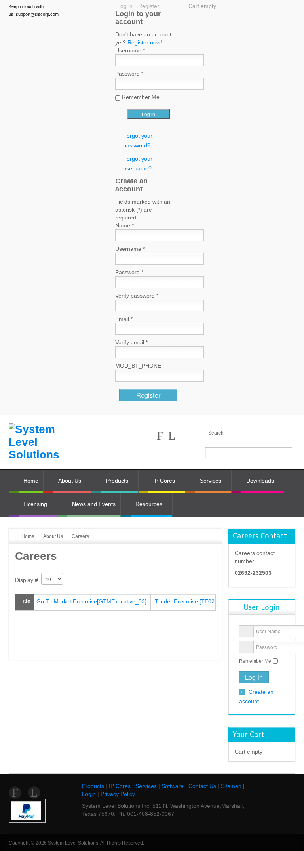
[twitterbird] (171, 435)
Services (146, 786)
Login (89, 794)
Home (27, 536)
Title (24, 601)
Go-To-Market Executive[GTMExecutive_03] (91, 601)
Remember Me (255, 661)
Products (93, 786)
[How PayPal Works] (26, 810)
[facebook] (160, 435)
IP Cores (120, 786)
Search (216, 433)
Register (148, 6)
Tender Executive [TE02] (185, 601)
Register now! (144, 42)
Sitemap (231, 786)
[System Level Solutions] (42, 442)
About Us (53, 536)
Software (173, 786)
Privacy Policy (118, 794)
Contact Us (202, 786)
